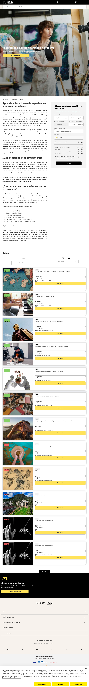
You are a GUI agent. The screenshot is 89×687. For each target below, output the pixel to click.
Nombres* (57, 115)
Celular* (56, 134)
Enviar (69, 163)
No (82, 143)
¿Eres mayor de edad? (61, 142)
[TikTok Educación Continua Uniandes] (81, 649)
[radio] (63, 258)
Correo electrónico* (59, 128)
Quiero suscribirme (15, 591)
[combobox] (44, 7)
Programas (14, 99)
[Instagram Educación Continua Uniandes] (22, 649)
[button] (56, 138)
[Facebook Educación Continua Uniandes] (7, 649)
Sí (78, 143)
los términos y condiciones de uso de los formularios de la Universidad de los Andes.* (65, 158)
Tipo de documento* (59, 121)
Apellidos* (72, 115)
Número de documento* (76, 121)
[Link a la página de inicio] (6, 99)
